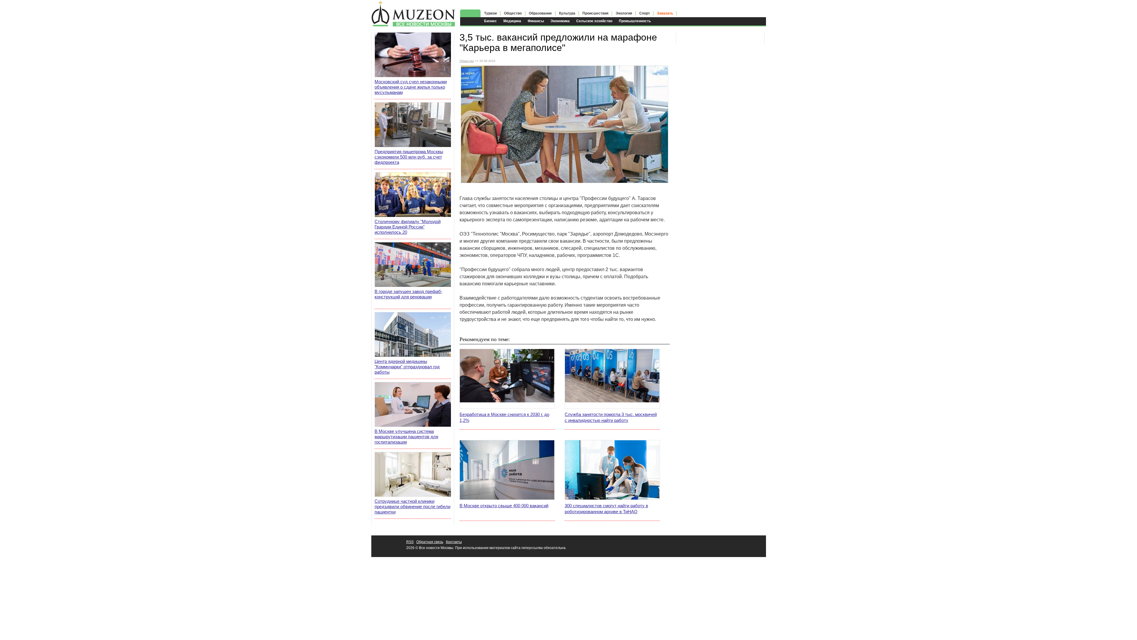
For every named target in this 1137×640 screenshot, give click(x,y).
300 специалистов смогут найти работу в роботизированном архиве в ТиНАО (606, 508)
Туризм (490, 13)
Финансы (536, 21)
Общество (513, 13)
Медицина (512, 21)
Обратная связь (429, 542)
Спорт (644, 13)
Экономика (560, 21)
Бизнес (490, 21)
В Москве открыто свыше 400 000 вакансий (504, 505)
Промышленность (635, 21)
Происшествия (595, 13)
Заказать (665, 13)
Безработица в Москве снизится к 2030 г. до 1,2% (504, 417)
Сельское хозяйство (594, 21)
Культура (567, 13)
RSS (410, 542)
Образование (540, 13)
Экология (624, 13)
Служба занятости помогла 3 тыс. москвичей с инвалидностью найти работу (611, 417)
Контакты (454, 542)
